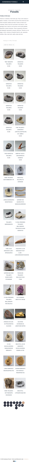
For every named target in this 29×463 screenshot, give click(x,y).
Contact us (26, 459)
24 (19, 405)
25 (22, 405)
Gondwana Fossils (9, 2)
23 (16, 405)
